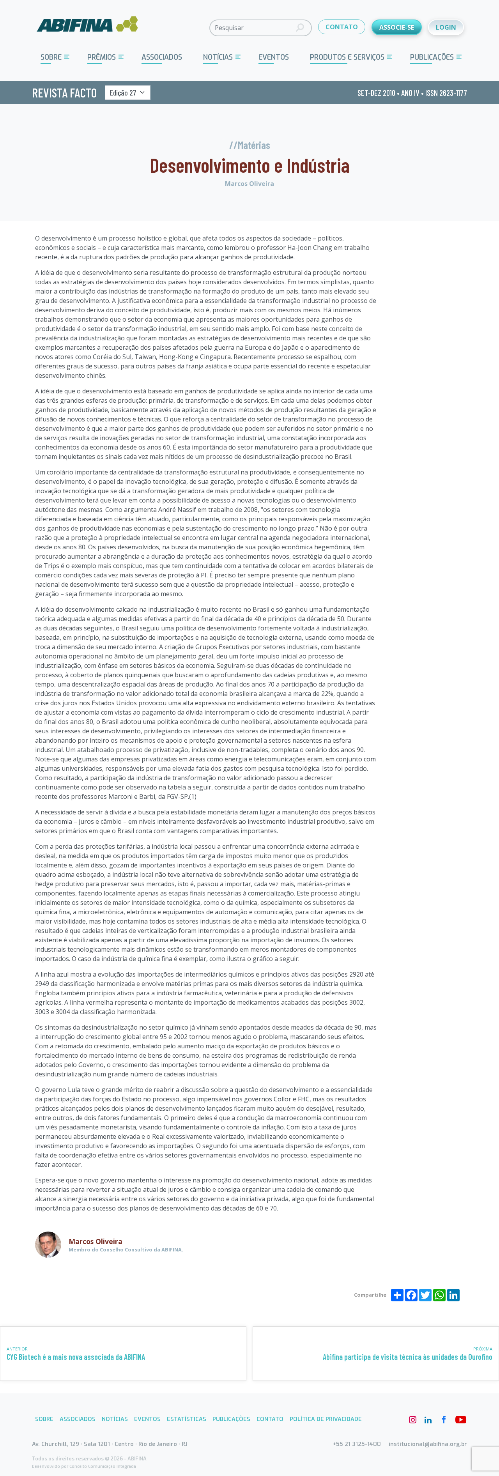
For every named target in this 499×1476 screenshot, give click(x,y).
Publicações (432, 57)
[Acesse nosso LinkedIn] (428, 1420)
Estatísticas (186, 1419)
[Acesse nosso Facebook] (443, 1420)
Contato (270, 1419)
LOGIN (446, 27)
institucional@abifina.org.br (428, 1444)
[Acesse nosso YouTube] (459, 1420)
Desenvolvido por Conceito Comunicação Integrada (84, 1466)
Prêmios (101, 57)
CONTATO (342, 27)
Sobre (51, 57)
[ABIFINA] (87, 27)
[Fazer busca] (300, 27)
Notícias (218, 57)
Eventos (273, 57)
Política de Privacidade (326, 1419)
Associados (162, 57)
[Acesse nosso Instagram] (412, 1420)
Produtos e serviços (347, 57)
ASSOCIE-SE (396, 27)
